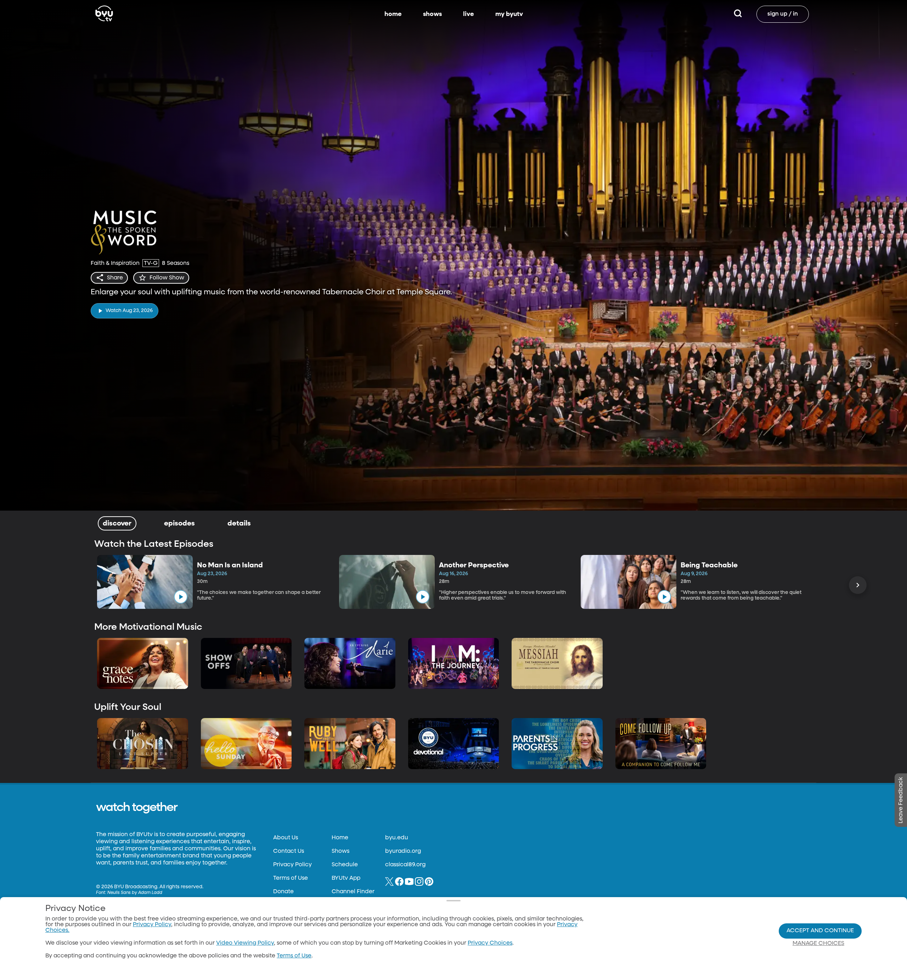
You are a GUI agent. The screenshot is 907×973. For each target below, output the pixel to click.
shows (432, 14)
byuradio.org (403, 851)
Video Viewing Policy (245, 943)
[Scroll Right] (858, 585)
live (468, 14)
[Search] (737, 14)
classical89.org (405, 865)
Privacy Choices (490, 943)
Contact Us (288, 851)
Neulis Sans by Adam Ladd (134, 893)
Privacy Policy (292, 865)
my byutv (509, 14)
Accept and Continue (820, 931)
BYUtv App (346, 878)
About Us (285, 838)
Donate (283, 892)
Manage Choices (818, 943)
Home (340, 838)
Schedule (345, 865)
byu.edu (396, 838)
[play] (180, 597)
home (393, 14)
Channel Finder (353, 892)
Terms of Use (290, 878)
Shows (340, 851)
